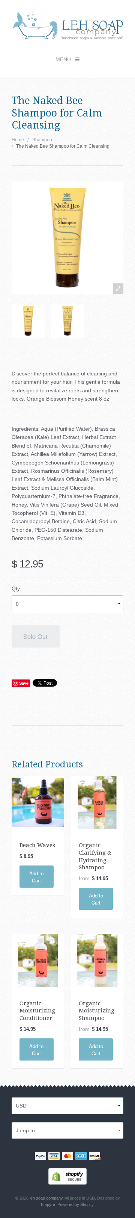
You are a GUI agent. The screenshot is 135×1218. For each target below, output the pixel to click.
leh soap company (46, 1198)
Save (23, 683)
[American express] (81, 1157)
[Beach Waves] (38, 802)
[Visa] (54, 1157)
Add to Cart (36, 877)
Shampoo (42, 139)
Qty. (16, 589)
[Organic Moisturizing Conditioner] (38, 960)
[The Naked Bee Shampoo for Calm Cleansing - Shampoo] (28, 320)
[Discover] (94, 1157)
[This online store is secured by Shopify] (67, 1176)
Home (18, 139)
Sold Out (35, 636)
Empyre (48, 1204)
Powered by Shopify (75, 1204)
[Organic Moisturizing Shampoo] (97, 960)
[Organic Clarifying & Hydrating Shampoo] (97, 802)
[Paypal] (40, 1157)
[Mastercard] (68, 1157)
